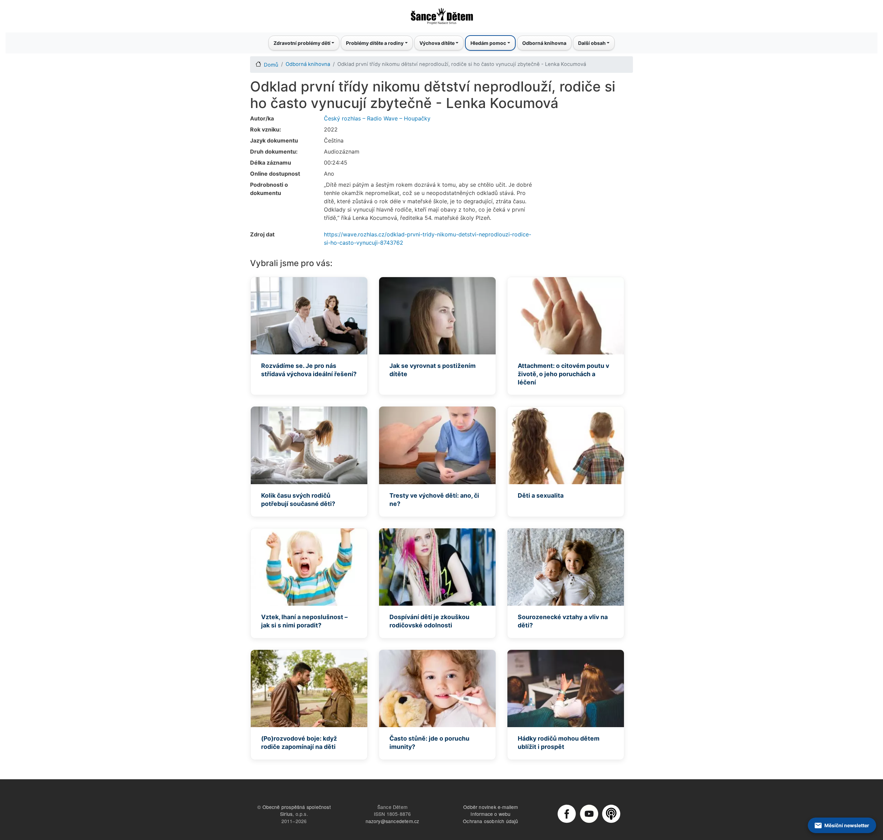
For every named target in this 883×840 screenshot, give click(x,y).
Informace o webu (490, 813)
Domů (271, 65)
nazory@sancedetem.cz (392, 821)
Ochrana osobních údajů (490, 821)
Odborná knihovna (544, 43)
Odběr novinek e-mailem (490, 806)
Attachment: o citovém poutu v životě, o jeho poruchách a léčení (563, 374)
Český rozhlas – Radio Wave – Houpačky (377, 118)
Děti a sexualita (541, 495)
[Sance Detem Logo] (441, 14)
